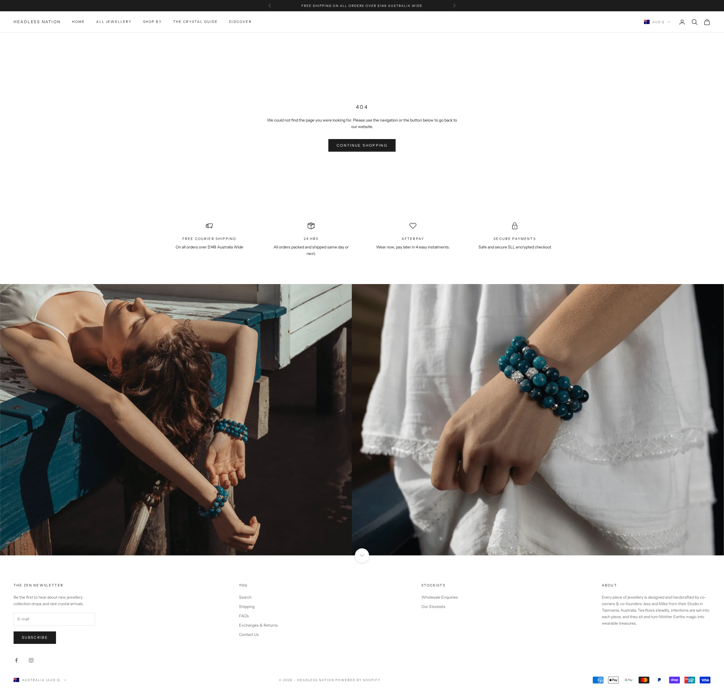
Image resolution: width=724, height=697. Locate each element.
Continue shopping (362, 145)
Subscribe (35, 637)
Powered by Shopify (357, 680)
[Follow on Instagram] (31, 660)
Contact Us (249, 634)
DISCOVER (240, 22)
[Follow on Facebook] (16, 660)
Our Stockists (433, 606)
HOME (78, 22)
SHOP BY (152, 22)
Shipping (247, 606)
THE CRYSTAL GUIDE (195, 22)
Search (245, 597)
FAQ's (244, 615)
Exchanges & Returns (258, 625)
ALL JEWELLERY (114, 22)
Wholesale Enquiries (439, 597)
